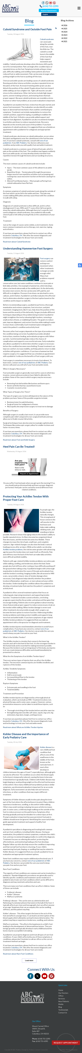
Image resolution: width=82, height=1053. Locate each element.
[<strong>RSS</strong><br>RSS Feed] (56, 28)
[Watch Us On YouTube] (50, 4)
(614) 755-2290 (50, 6)
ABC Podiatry (21, 143)
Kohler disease (46, 747)
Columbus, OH (16, 235)
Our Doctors (63, 993)
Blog (60, 1007)
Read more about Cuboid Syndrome (16, 242)
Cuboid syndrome (47, 39)
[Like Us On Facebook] (43, 4)
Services (61, 998)
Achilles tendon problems (13, 549)
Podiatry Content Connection (38, 1050)
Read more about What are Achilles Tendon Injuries (23, 727)
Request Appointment (49, 10)
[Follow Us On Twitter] (46, 4)
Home (60, 990)
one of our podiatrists (27, 362)
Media (60, 1004)
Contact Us (62, 1012)
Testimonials (63, 1010)
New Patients (63, 1001)
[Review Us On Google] (54, 4)
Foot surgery (45, 258)
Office (60, 996)
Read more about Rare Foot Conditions (18, 954)
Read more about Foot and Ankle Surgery (19, 440)
